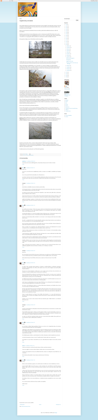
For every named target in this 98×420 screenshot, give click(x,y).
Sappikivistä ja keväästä (69, 61)
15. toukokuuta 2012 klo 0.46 (30, 161)
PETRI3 (66, 105)
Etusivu (40, 404)
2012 (66, 44)
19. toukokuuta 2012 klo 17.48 (30, 360)
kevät (24, 155)
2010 (66, 73)
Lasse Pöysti (26, 155)
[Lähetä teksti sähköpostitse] (30, 153)
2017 (66, 36)
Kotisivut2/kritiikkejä (68, 115)
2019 (66, 33)
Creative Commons (67, 95)
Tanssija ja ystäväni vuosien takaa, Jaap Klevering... (72, 63)
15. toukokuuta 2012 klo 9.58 (30, 167)
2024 (66, 26)
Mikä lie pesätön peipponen (70, 58)
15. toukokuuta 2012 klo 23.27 (30, 322)
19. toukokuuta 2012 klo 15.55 (29, 345)
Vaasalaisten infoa (68, 111)
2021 (66, 30)
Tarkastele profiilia (67, 88)
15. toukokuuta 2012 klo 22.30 (30, 262)
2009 (66, 75)
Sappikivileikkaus (31, 155)
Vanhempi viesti (58, 404)
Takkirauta (67, 109)
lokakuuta (68, 49)
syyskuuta (68, 50)
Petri (66, 102)
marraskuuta (68, 47)
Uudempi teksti (22, 404)
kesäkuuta (68, 55)
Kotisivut (66, 116)
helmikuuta (68, 68)
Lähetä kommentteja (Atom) (25, 406)
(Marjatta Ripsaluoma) (66, 94)
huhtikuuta (68, 65)
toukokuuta (68, 56)
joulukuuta (68, 45)
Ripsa (24, 5)
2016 (66, 38)
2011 (66, 72)
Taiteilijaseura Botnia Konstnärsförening (71, 108)
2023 (66, 27)
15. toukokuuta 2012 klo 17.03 (30, 205)
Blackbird (66, 100)
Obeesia (23, 345)
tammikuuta (68, 70)
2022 (66, 29)
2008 (66, 76)
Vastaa (23, 164)
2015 (66, 39)
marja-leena (24, 161)
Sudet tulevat (67, 106)
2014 (66, 41)
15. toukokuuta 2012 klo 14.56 (30, 183)
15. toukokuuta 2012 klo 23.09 (30, 304)
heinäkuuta (68, 53)
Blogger (56, 412)
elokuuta (68, 52)
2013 (66, 43)
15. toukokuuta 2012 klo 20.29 (30, 250)
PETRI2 (66, 104)
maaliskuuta (68, 67)
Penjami (66, 101)
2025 (66, 24)
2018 (66, 35)
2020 (66, 32)
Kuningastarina (68, 59)
